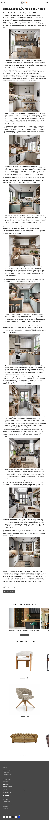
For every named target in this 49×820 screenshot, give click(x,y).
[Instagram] (9, 792)
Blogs (4, 810)
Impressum (5, 776)
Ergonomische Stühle (7, 801)
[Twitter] (5, 792)
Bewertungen (5, 781)
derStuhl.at (9, 815)
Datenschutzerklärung (7, 770)
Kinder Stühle (5, 797)
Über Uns (5, 767)
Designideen (5, 808)
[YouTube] (10, 792)
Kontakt (4, 777)
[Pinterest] (7, 792)
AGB (4, 768)
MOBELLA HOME (6, 779)
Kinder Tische (5, 799)
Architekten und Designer (8, 804)
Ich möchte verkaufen (7, 803)
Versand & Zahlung (7, 774)
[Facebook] (3, 792)
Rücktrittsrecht (6, 772)
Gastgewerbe (5, 806)
